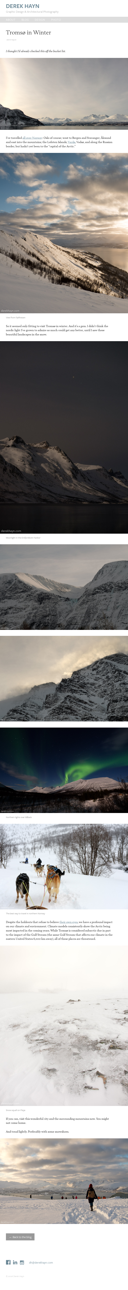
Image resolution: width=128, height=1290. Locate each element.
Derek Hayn (22, 6)
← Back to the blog (20, 1237)
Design (40, 20)
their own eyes (68, 922)
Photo (56, 20)
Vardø (71, 142)
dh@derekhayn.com (41, 1262)
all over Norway (32, 138)
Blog (25, 20)
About (10, 20)
